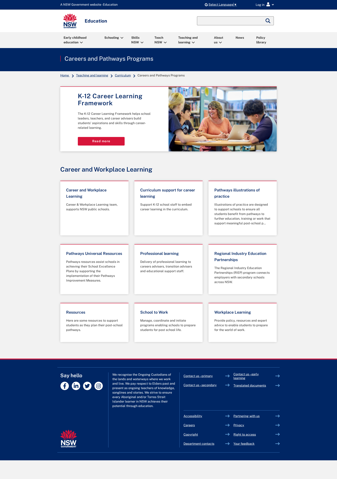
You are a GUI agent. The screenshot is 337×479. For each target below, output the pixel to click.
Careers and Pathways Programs (109, 58)
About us (218, 40)
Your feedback (244, 444)
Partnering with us (246, 416)
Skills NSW (135, 40)
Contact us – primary (198, 376)
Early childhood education (75, 40)
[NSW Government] (68, 438)
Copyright (191, 434)
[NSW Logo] (70, 21)
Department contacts (199, 444)
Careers (189, 425)
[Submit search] (268, 20)
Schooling (111, 37)
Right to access (244, 434)
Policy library (261, 40)
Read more (101, 141)
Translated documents (249, 385)
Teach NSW (158, 40)
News (240, 37)
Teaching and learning (188, 40)
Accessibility (193, 416)
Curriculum (123, 75)
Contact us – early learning (246, 376)
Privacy (238, 425)
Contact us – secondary (200, 385)
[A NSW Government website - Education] (90, 5)
